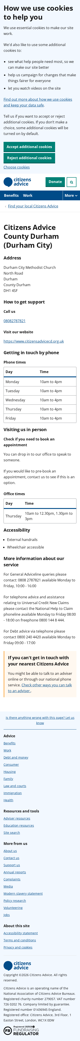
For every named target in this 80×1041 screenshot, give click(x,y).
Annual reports (15, 872)
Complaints (12, 879)
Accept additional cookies (29, 146)
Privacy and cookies (18, 947)
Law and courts (15, 786)
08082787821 (15, 320)
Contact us (11, 858)
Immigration (13, 793)
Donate (55, 181)
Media (8, 886)
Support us (12, 865)
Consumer (11, 764)
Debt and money (16, 757)
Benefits (11, 195)
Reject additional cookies (29, 157)
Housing (10, 772)
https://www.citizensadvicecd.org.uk (34, 341)
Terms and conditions (20, 940)
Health (8, 800)
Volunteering (13, 908)
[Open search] (71, 182)
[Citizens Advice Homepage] (17, 182)
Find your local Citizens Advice (33, 206)
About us (10, 851)
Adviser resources (17, 818)
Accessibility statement (21, 933)
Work (27, 195)
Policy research (15, 900)
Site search (12, 832)
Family (8, 779)
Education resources (19, 825)
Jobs (7, 915)
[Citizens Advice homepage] (17, 966)
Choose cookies (17, 167)
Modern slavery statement (23, 893)
